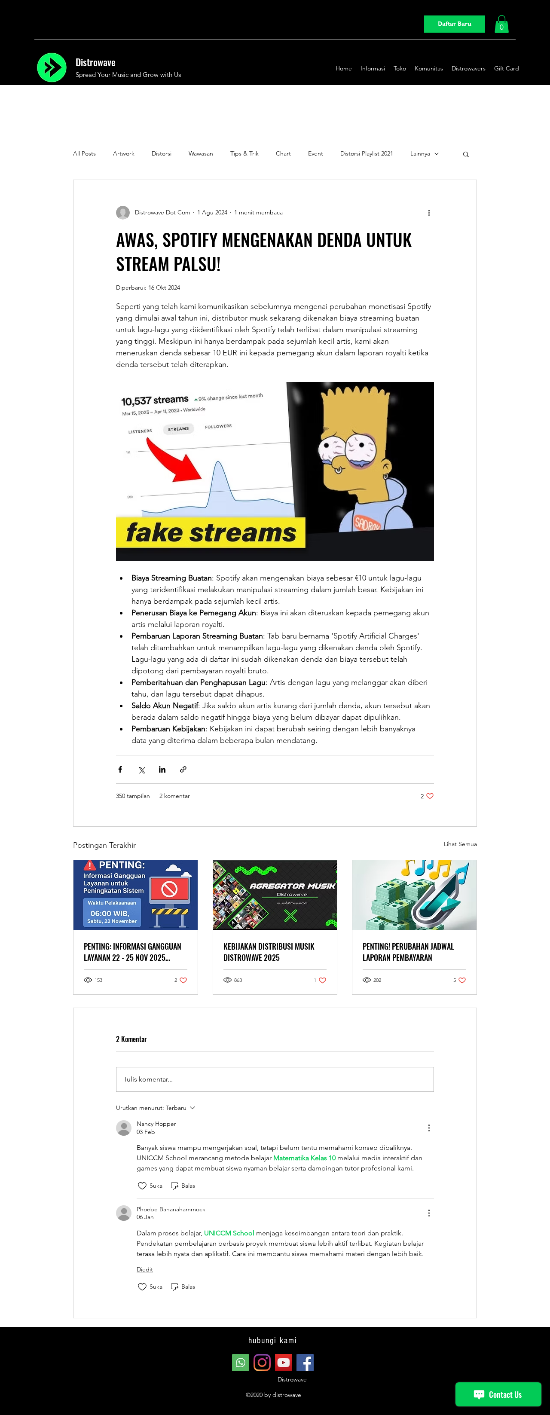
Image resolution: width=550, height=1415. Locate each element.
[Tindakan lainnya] (429, 213)
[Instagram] (262, 1362)
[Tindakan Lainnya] (429, 1128)
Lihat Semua (460, 844)
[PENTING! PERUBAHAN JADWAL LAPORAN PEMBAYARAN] (414, 895)
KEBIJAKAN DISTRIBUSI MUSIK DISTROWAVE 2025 (269, 952)
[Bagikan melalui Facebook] (120, 769)
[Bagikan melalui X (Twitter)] (141, 769)
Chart (283, 153)
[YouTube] (283, 1362)
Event (315, 153)
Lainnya (420, 153)
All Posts (84, 153)
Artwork (123, 153)
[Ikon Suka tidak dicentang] (142, 1186)
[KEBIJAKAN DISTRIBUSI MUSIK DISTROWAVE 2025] (275, 895)
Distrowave (96, 62)
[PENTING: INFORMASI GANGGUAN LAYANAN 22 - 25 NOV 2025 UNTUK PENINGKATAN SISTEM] (135, 895)
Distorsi (161, 153)
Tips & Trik (244, 153)
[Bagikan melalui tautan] (183, 769)
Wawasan (201, 153)
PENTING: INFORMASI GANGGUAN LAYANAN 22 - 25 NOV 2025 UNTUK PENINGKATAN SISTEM (132, 952)
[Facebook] (305, 1362)
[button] (501, 24)
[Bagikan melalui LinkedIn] (162, 769)
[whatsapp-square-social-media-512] (240, 1362)
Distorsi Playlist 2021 (366, 153)
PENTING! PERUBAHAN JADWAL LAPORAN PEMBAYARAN (408, 952)
